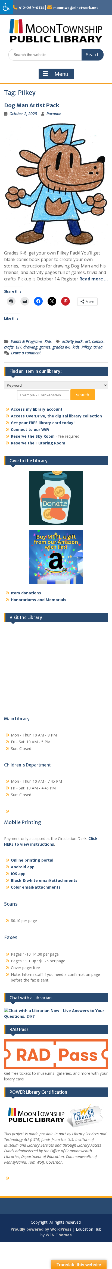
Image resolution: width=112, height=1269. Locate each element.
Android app (23, 866)
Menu (61, 74)
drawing (30, 347)
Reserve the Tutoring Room (38, 443)
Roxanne (53, 113)
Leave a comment (26, 352)
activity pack (72, 341)
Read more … (93, 279)
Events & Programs (26, 341)
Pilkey (86, 347)
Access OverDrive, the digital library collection (56, 415)
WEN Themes (59, 1234)
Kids (48, 341)
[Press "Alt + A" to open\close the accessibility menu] (6, 7)
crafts (9, 347)
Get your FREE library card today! (42, 422)
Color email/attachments (36, 887)
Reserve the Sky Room (33, 436)
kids (76, 347)
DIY (18, 347)
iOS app (18, 873)
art (87, 341)
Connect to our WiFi (30, 429)
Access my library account (37, 409)
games (44, 347)
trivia (98, 347)
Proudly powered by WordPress (41, 1229)
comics (98, 341)
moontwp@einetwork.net (75, 8)
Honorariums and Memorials (38, 599)
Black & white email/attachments (44, 880)
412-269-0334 (32, 8)
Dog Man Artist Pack (31, 105)
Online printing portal (32, 860)
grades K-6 (61, 347)
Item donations (26, 592)
